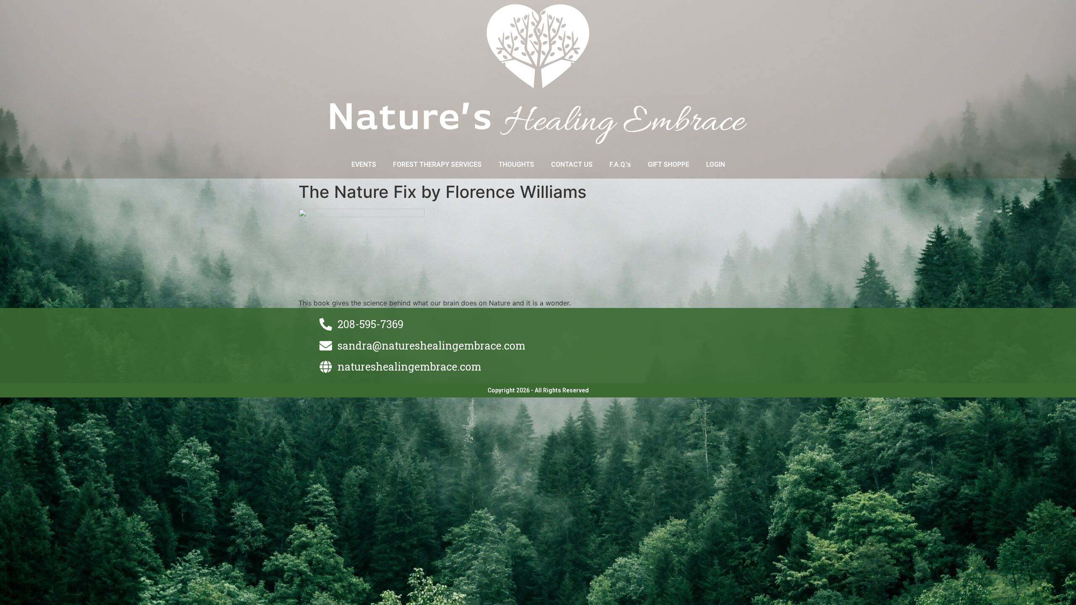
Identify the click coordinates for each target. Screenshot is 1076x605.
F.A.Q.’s (620, 164)
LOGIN (715, 164)
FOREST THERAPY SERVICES (437, 164)
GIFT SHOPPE (668, 164)
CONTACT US (572, 164)
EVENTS (363, 164)
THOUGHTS (516, 164)
